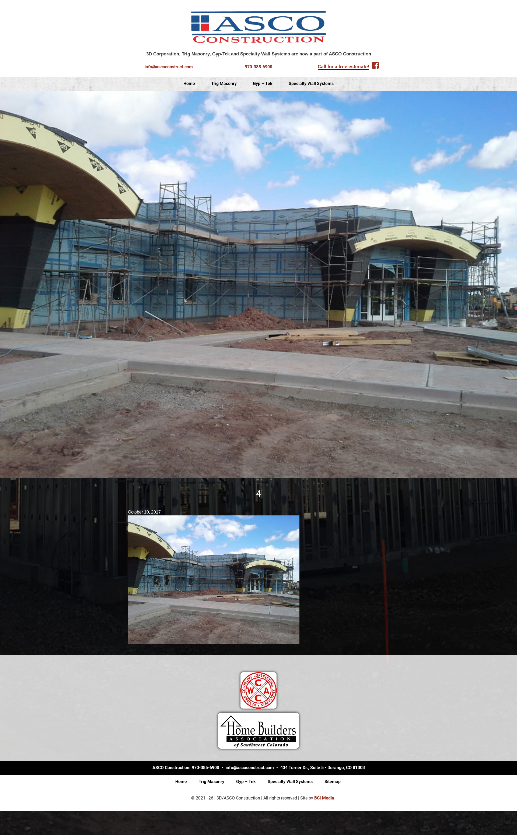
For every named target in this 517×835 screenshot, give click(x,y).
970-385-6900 (258, 66)
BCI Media (324, 798)
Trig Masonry (224, 83)
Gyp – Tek (263, 83)
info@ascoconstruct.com (169, 66)
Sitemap (332, 781)
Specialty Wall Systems (311, 83)
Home (189, 83)
